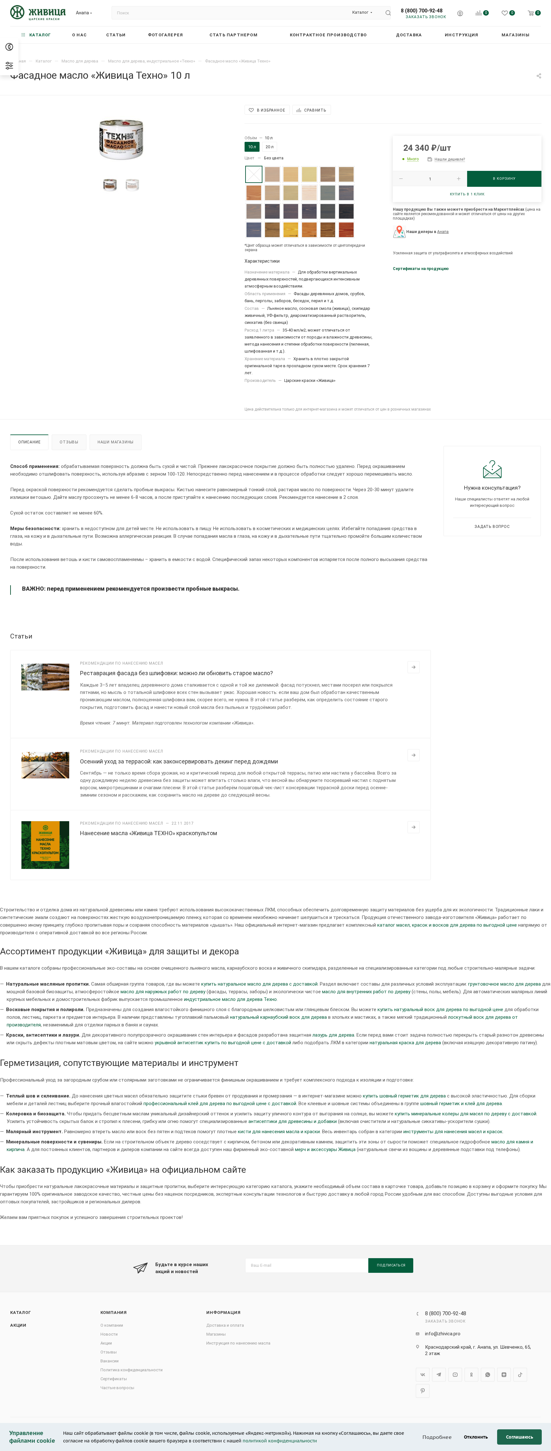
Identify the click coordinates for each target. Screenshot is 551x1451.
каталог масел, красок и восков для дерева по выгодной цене (447, 925)
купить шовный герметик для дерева (404, 1096)
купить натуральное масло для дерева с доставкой (259, 984)
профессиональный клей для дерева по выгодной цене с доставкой (219, 1103)
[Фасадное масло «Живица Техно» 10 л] (121, 138)
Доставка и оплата (225, 1325)
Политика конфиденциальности (131, 1369)
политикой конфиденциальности (280, 1441)
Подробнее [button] (437, 1437)
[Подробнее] (414, 667)
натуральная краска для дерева (405, 1043)
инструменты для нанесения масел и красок (453, 1131)
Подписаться (391, 1265)
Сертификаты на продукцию (421, 268)
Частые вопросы (117, 1387)
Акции (18, 1325)
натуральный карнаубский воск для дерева (278, 1017)
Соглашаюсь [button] (519, 1437)
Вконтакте (423, 1375)
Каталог (20, 1312)
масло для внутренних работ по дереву (366, 992)
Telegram (439, 1375)
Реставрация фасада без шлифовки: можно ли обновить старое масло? (176, 673)
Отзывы (69, 442)
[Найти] (385, 12)
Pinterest (423, 1391)
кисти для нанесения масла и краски (279, 1131)
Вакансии (109, 1361)
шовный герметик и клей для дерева (461, 1103)
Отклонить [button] (476, 1437)
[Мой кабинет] (460, 14)
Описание (29, 442)
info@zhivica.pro (442, 1334)
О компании (111, 1325)
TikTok (520, 1375)
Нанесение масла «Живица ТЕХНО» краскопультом (148, 833)
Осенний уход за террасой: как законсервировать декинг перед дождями (179, 761)
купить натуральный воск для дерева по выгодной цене (440, 1009)
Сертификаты (113, 1378)
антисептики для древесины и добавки (292, 1121)
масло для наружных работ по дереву (163, 992)
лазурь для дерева (333, 1035)
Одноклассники (471, 1375)
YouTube (455, 1375)
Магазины (216, 1334)
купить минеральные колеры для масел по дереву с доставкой (465, 1114)
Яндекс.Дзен (504, 1375)
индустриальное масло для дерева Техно (230, 999)
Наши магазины (116, 442)
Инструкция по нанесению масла (238, 1343)
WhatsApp (488, 1375)
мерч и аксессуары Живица (325, 1149)
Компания (113, 1312)
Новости (109, 1334)
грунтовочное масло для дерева (504, 984)
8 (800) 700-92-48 (422, 11)
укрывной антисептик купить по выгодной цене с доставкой (223, 1043)
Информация (223, 1312)
